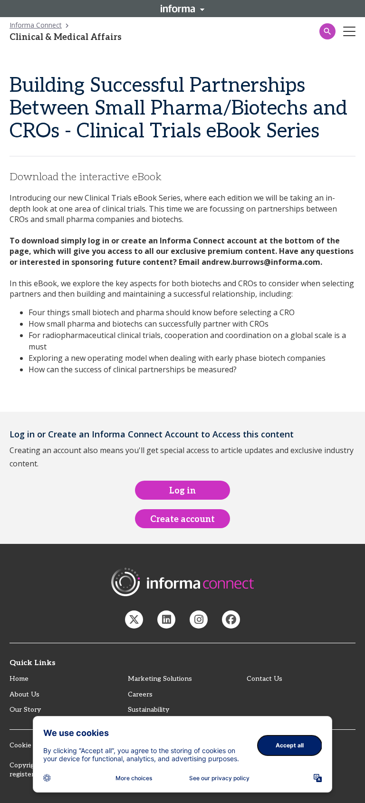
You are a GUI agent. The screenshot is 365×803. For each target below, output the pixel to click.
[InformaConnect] (134, 619)
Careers (140, 694)
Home (19, 679)
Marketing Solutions (160, 679)
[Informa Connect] (166, 619)
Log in (182, 491)
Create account (182, 519)
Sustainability (148, 710)
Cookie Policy (31, 745)
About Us (24, 694)
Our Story (25, 710)
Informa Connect (36, 24)
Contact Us (264, 679)
